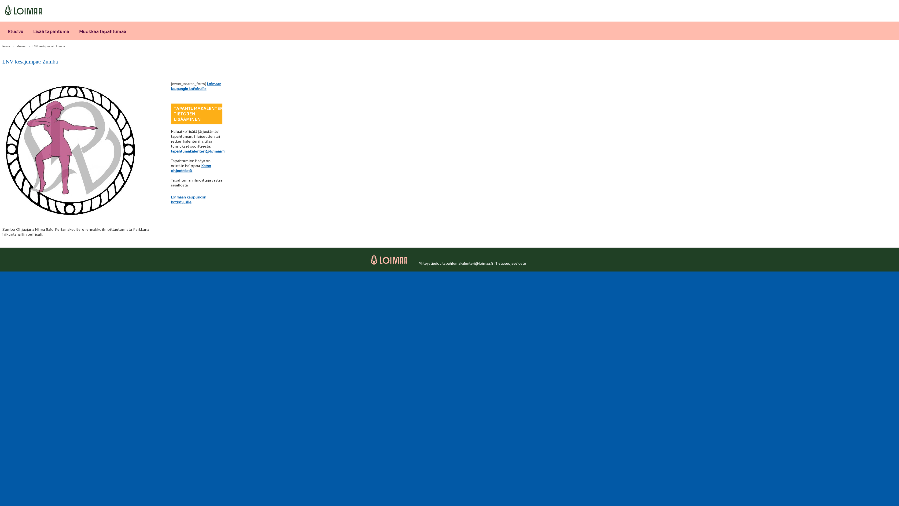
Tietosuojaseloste (510, 263)
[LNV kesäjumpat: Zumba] (83, 148)
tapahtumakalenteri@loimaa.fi (198, 151)
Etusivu (15, 31)
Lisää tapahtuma (51, 31)
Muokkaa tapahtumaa (102, 31)
